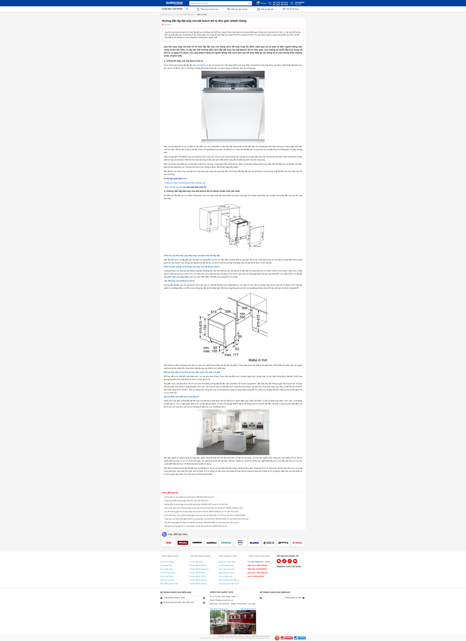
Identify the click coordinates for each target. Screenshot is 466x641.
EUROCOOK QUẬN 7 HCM (174, 598)
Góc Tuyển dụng (166, 569)
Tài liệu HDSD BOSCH (198, 565)
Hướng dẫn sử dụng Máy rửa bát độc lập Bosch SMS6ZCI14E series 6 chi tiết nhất (196, 504)
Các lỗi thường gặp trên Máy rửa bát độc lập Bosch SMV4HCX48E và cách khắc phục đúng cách (201, 522)
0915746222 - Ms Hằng (246, 604)
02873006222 (224, 604)
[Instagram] (290, 561)
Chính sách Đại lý (167, 576)
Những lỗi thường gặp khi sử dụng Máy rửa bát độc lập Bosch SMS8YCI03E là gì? (195, 526)
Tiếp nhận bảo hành (226, 573)
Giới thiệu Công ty (167, 562)
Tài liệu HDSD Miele (197, 573)
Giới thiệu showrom (218, 609)
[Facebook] (279, 561)
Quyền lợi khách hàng (226, 562)
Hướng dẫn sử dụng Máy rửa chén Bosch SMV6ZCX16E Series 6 (189, 497)
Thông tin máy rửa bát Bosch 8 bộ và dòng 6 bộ (185, 183)
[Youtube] (295, 561)
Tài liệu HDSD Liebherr (198, 584)
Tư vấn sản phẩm (196, 562)
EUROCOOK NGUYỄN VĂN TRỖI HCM (179, 602)
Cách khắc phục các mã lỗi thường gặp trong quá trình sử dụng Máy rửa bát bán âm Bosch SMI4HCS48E (204, 515)
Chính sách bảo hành (226, 569)
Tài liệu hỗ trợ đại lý (167, 573)
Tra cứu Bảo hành (225, 576)
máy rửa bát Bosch (200, 65)
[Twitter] (284, 561)
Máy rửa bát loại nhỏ (173, 187)
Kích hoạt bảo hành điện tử (228, 580)
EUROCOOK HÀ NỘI (293, 598)
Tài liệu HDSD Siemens (198, 580)
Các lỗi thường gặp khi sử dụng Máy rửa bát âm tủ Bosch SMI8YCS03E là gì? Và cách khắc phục (201, 512)
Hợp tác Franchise (167, 580)
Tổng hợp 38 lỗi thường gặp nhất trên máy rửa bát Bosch (186, 501)
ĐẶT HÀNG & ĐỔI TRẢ (169, 584)
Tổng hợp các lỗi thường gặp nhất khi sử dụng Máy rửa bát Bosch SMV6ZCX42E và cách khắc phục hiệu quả (206, 519)
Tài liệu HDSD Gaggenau (199, 569)
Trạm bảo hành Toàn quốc (228, 584)
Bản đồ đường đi (247, 609)
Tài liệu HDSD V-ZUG (197, 576)
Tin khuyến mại (166, 565)
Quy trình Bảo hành (225, 565)
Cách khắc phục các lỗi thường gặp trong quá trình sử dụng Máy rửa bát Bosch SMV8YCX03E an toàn (203, 508)
